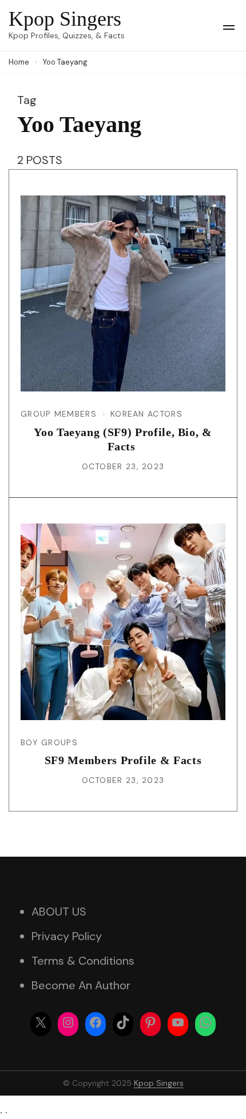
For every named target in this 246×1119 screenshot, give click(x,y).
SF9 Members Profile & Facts (123, 760)
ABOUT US (58, 911)
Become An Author (80, 985)
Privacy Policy (66, 936)
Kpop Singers (65, 18)
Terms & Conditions (82, 960)
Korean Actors (146, 414)
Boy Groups (49, 742)
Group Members (59, 414)
